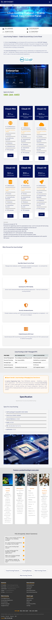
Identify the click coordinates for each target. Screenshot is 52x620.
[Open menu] (49, 2)
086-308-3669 (24, 610)
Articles (28, 602)
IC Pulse (6, 592)
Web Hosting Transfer (26, 575)
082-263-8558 (33, 610)
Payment (12, 616)
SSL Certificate (4, 602)
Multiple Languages (5, 603)
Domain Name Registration (7, 600)
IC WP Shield (8, 588)
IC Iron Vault (10, 586)
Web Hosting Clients (40, 570)
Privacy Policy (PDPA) (31, 603)
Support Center (30, 598)
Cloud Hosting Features (12, 570)
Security (7, 616)
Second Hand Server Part (32, 592)
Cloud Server (29, 586)
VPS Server (29, 588)
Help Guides (29, 600)
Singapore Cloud (4, 605)
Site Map (28, 605)
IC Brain (7, 590)
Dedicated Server (30, 585)
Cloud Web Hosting (5, 598)
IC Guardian (9, 585)
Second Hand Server (31, 590)
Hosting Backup (27, 570)
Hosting (2, 616)
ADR (16, 616)
